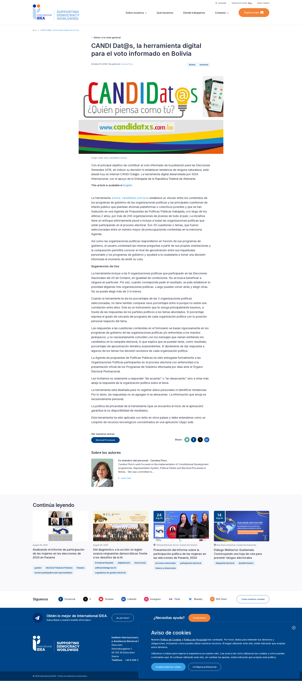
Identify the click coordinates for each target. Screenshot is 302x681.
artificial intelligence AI (105, 568)
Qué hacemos (165, 12)
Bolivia (192, 64)
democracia (140, 563)
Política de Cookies (170, 639)
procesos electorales (165, 563)
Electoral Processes (105, 440)
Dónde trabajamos (194, 12)
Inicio (35, 30)
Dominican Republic (104, 563)
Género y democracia (165, 568)
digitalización (124, 563)
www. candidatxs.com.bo (130, 198)
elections (204, 64)
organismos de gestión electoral (110, 572)
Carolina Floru (126, 64)
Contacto (220, 12)
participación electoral (190, 563)
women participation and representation (53, 572)
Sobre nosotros (135, 12)
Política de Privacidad (195, 639)
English (127, 185)
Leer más (126, 478)
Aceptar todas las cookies (168, 667)
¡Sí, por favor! (122, 618)
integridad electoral (225, 563)
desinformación (246, 563)
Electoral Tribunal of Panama (59, 568)
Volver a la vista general (107, 37)
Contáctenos (199, 618)
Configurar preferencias (205, 667)
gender (38, 568)
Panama (80, 568)
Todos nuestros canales (253, 599)
